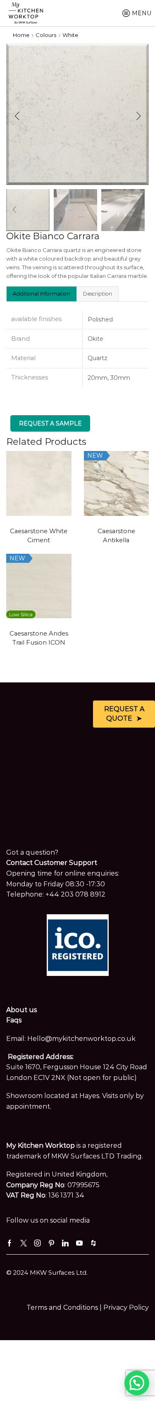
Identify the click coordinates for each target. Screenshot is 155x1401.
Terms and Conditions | (64, 1307)
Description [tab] (97, 294)
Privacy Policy (126, 1307)
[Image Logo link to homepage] (25, 12)
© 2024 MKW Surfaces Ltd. (47, 1272)
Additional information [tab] (41, 294)
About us (21, 1010)
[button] (16, 116)
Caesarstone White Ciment (38, 535)
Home (21, 35)
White (70, 35)
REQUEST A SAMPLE (50, 423)
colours (46, 35)
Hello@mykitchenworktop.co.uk (81, 1039)
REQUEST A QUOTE (124, 713)
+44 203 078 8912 (75, 894)
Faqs (13, 1020)
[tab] (41, 293)
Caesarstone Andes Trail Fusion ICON (39, 638)
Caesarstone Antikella (116, 535)
